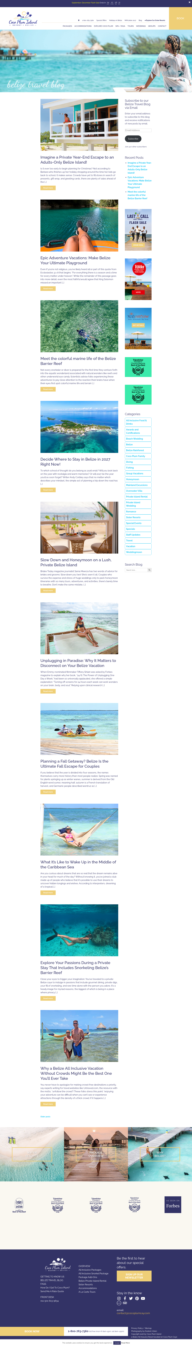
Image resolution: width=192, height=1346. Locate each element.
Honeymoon (132, 479)
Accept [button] (117, 1343)
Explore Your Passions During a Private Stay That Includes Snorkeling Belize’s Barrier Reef (75, 967)
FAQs (43, 1284)
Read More (125, 1343)
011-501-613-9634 (49, 1300)
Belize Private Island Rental (92, 1280)
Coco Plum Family (135, 456)
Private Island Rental (137, 496)
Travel (129, 540)
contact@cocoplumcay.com (133, 1312)
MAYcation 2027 (130, 20)
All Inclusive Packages (90, 1269)
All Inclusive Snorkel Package (93, 1273)
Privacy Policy (137, 1328)
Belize (129, 444)
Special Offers (101, 20)
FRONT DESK (47, 1297)
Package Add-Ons (88, 1277)
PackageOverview (96, 1154)
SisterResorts (32, 1154)
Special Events (133, 523)
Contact (162, 26)
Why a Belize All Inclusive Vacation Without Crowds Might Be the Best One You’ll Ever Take (76, 1073)
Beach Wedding (134, 438)
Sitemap (148, 1328)
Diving (129, 462)
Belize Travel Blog (51, 1280)
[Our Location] (78, 20)
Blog (140, 20)
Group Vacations (134, 473)
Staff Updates (133, 534)
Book (180, 18)
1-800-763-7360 (88, 20)
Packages (67, 26)
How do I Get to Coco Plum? (55, 1287)
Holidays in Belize (115, 20)
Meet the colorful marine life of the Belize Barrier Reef (137, 195)
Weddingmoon (134, 552)
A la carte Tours (87, 1291)
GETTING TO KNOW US (52, 1276)
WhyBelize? (160, 1154)
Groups (151, 26)
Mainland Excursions (137, 485)
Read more (48, 188)
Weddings (141, 26)
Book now (32, 1331)
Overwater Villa (134, 491)
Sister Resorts (133, 517)
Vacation (130, 546)
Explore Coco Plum (103, 26)
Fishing (130, 467)
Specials (130, 529)
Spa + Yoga (120, 26)
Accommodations (83, 26)
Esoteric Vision (151, 1331)
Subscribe (133, 138)
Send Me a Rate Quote (52, 1291)
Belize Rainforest (135, 450)
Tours (131, 26)
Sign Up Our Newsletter (134, 1276)
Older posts (45, 1117)
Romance (131, 511)
